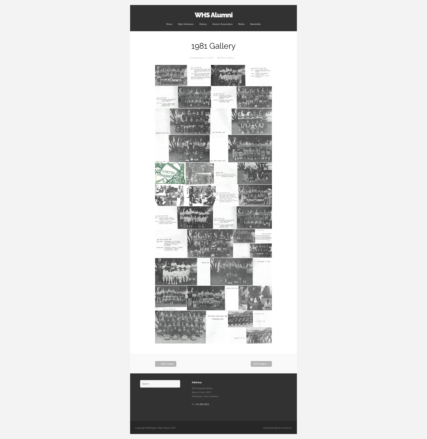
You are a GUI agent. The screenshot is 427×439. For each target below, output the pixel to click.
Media (241, 24)
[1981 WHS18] (183, 75)
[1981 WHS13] (171, 298)
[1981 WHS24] (182, 148)
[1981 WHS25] (241, 148)
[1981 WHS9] (194, 243)
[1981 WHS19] (241, 75)
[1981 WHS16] (191, 327)
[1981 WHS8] (242, 217)
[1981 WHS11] (182, 272)
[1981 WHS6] (244, 195)
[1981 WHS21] (241, 97)
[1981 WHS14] (212, 298)
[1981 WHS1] (200, 173)
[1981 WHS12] (241, 272)
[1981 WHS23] (241, 121)
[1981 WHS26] (170, 173)
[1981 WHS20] (183, 97)
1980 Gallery (165, 364)
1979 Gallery (261, 364)
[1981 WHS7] (184, 217)
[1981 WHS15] (255, 298)
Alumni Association (222, 24)
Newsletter (255, 24)
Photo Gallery (227, 57)
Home (169, 24)
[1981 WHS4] (170, 195)
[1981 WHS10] (252, 243)
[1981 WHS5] (200, 195)
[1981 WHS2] (243, 173)
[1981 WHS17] (250, 327)
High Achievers (186, 24)
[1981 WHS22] (182, 121)
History (203, 24)
